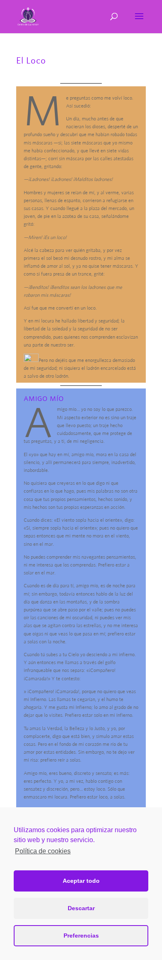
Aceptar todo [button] (81, 880)
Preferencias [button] (81, 935)
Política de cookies (43, 851)
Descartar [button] (81, 908)
